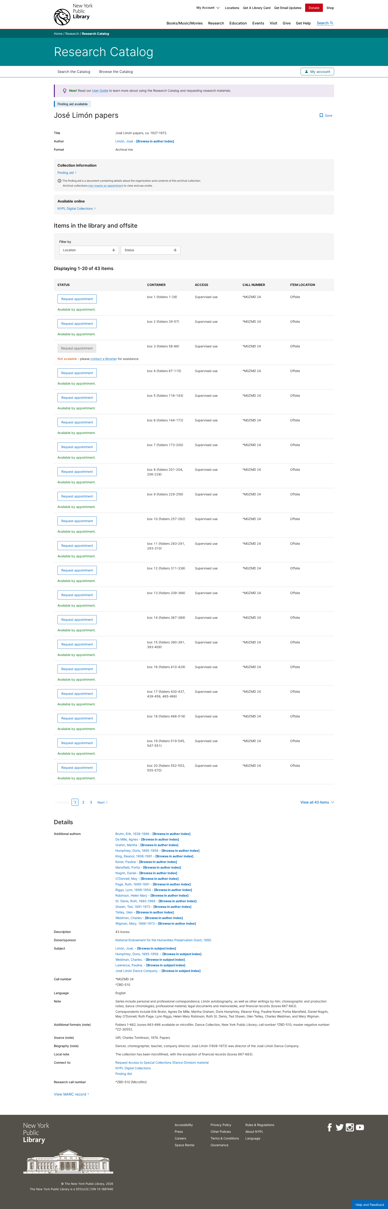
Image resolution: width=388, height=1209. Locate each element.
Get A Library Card (257, 8)
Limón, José (124, 141)
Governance (219, 1145)
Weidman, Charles (128, 918)
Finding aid (65, 172)
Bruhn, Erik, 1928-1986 (132, 834)
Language (252, 1138)
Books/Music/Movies (185, 23)
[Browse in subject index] (156, 948)
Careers (180, 1138)
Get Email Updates (288, 8)
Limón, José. (124, 948)
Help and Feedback (370, 1205)
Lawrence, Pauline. (129, 965)
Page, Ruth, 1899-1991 (132, 884)
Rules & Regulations (259, 1125)
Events (258, 23)
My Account (205, 7)
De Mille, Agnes (126, 839)
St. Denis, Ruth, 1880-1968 (135, 901)
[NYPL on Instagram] (349, 1127)
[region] (194, 531)
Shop (330, 8)
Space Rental (184, 1145)
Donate (314, 8)
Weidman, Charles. (129, 959)
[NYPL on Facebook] (329, 1127)
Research (216, 23)
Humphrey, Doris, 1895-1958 (136, 850)
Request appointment (77, 299)
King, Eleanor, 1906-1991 (133, 856)
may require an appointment (105, 185)
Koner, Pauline (125, 862)
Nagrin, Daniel (125, 873)
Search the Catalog (73, 71)
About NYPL (254, 1131)
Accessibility (184, 1125)
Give (287, 23)
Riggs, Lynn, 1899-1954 (133, 890)
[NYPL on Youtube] (359, 1127)
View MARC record (70, 1094)
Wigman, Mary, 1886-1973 (135, 923)
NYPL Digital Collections (133, 1068)
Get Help (303, 23)
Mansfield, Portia (127, 867)
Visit (273, 23)
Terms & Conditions (225, 1138)
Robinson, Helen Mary (131, 895)
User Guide (100, 90)
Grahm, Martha (126, 845)
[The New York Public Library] (73, 14)
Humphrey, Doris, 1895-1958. (137, 954)
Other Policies (221, 1131)
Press (179, 1131)
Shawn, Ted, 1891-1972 (132, 906)
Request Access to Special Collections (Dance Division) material (162, 1062)
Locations (232, 8)
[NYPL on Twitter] (339, 1127)
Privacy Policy (221, 1125)
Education (238, 23)
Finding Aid (123, 1074)
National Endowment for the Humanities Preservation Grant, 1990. (163, 940)
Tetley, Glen (124, 912)
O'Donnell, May (126, 878)
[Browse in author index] (155, 141)
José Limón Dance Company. (136, 971)
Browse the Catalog (116, 71)
